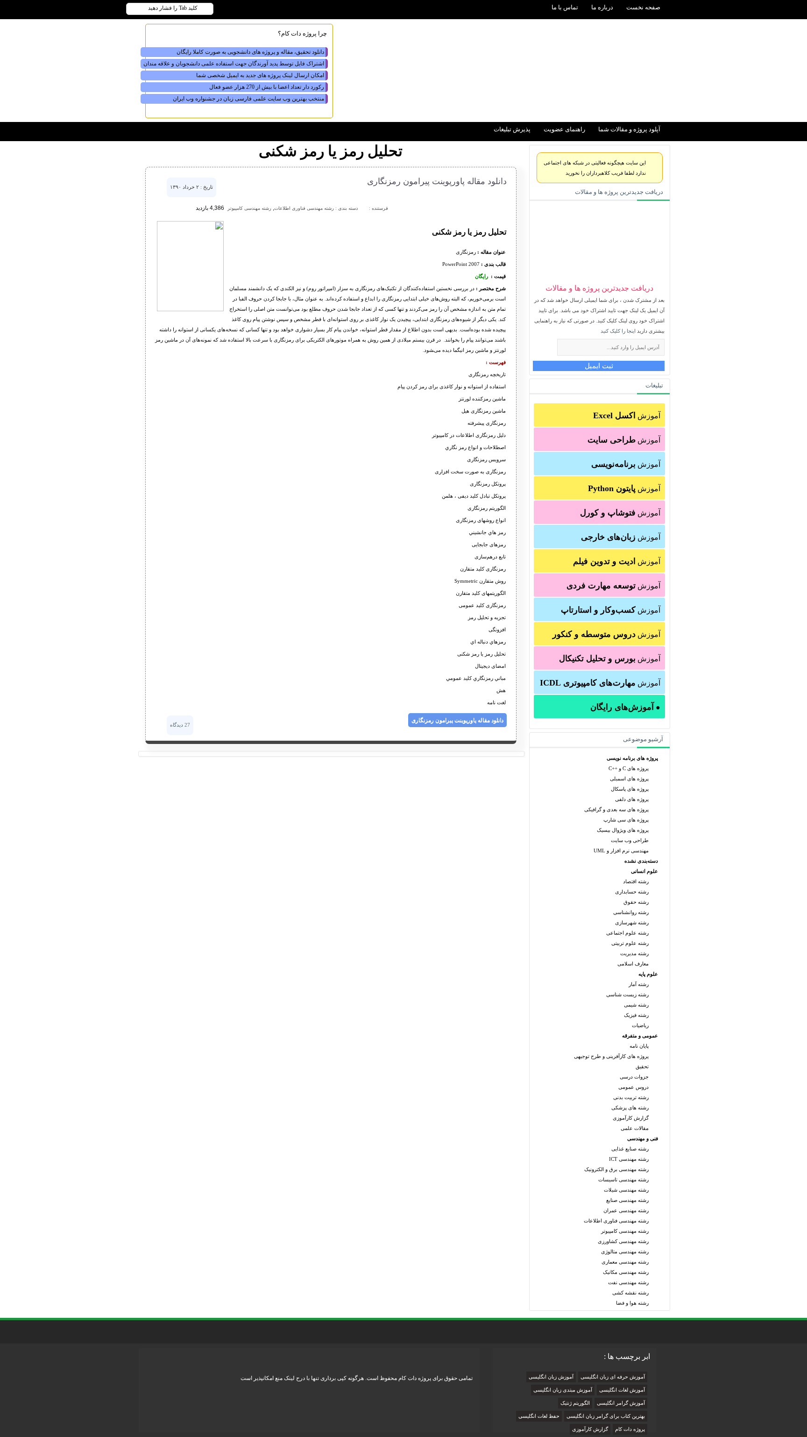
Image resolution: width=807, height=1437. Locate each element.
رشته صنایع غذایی (630, 1148)
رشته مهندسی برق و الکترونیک (616, 1169)
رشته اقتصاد (636, 881)
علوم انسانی (644, 871)
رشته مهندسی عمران (626, 1210)
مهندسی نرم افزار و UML (621, 850)
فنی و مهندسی (642, 1138)
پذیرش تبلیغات (512, 129)
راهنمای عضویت (564, 129)
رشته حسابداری (632, 891)
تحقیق (642, 1066)
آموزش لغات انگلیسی (622, 1390)
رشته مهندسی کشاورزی (623, 1241)
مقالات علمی (635, 1128)
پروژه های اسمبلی (629, 778)
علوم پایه (648, 974)
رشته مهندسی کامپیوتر (625, 1231)
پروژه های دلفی (632, 799)
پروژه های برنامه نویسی (632, 758)
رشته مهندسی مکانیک (626, 1272)
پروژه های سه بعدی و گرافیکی (616, 809)
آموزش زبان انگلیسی (551, 1377)
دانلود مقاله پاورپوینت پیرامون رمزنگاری (437, 181)
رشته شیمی (636, 1005)
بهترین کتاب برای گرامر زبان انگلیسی (605, 1416)
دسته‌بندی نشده (641, 861)
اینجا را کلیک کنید (618, 331)
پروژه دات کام (630, 1429)
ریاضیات (640, 1025)
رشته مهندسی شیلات (626, 1190)
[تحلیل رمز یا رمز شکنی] (190, 309)
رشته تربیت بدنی (631, 1097)
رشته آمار (639, 984)
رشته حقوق (636, 902)
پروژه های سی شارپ (626, 819)
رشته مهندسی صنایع (627, 1200)
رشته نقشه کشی (630, 1292)
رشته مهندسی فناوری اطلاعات (616, 1220)
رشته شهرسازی (632, 922)
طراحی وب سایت (630, 840)
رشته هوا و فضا (632, 1303)
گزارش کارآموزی (631, 1118)
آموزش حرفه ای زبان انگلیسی (612, 1377)
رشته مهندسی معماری (625, 1262)
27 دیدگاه (180, 725)
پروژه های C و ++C (629, 768)
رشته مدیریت (634, 953)
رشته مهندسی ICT (629, 1159)
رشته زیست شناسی (627, 994)
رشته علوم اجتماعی (627, 933)
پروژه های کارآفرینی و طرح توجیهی (611, 1056)
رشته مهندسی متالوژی (625, 1251)
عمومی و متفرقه (640, 1035)
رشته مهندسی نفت (628, 1282)
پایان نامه (639, 1046)
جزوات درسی (634, 1077)
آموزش (626, 415)
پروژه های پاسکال (630, 789)
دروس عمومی (633, 1087)
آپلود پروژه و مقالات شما (629, 129)
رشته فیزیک (636, 1015)
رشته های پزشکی (630, 1107)
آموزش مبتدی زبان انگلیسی (562, 1390)
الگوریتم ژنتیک (575, 1403)
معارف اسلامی (633, 963)
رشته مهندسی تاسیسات (623, 1179)
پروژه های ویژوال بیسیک (623, 830)
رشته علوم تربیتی (630, 943)
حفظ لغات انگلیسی (538, 1416)
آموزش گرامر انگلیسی (621, 1403)
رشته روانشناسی (631, 912)
